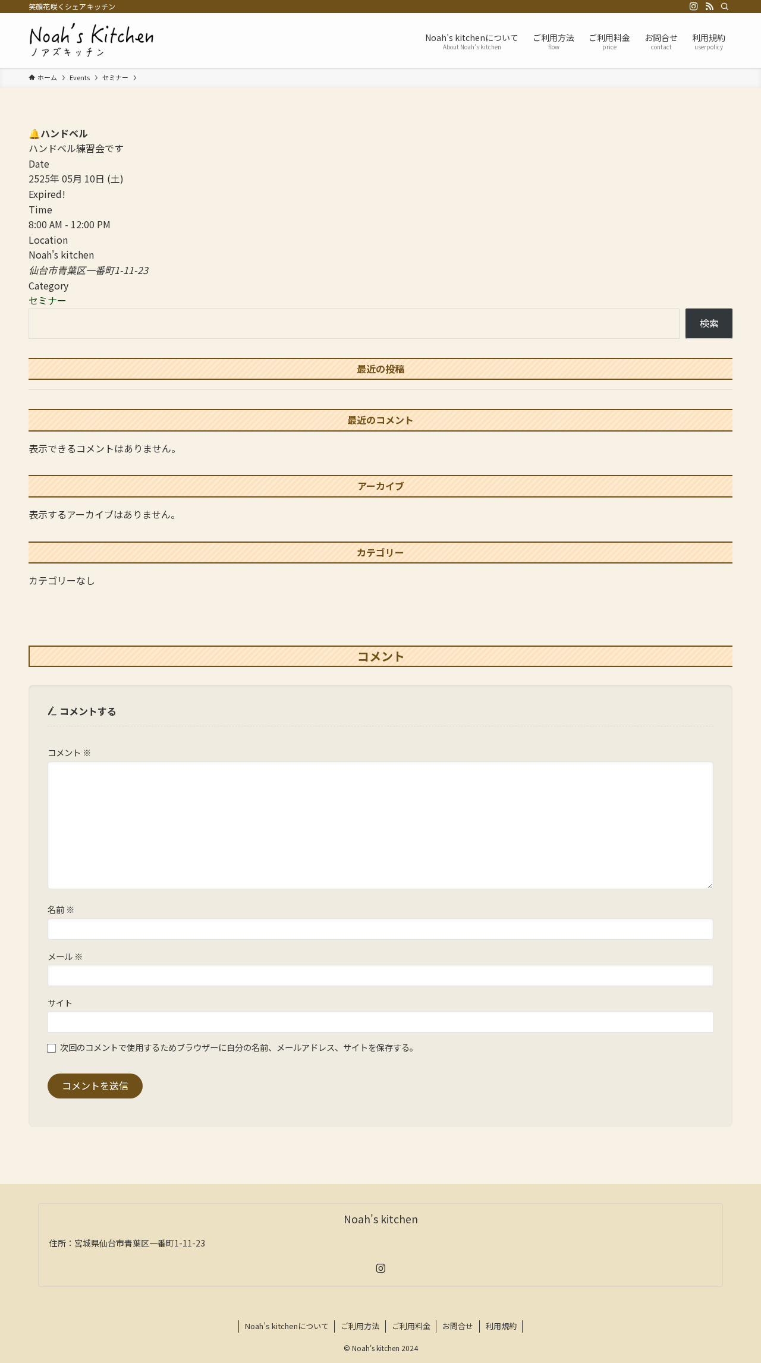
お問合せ (457, 1325)
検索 (709, 323)
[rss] (709, 6)
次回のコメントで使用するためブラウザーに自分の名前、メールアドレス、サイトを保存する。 (239, 1047)
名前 (61, 909)
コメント (69, 752)
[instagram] (694, 6)
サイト (60, 1002)
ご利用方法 (360, 1325)
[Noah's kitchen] (92, 40)
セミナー (48, 300)
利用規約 (501, 1325)
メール (65, 956)
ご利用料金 (411, 1325)
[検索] (724, 6)
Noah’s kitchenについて (287, 1325)
